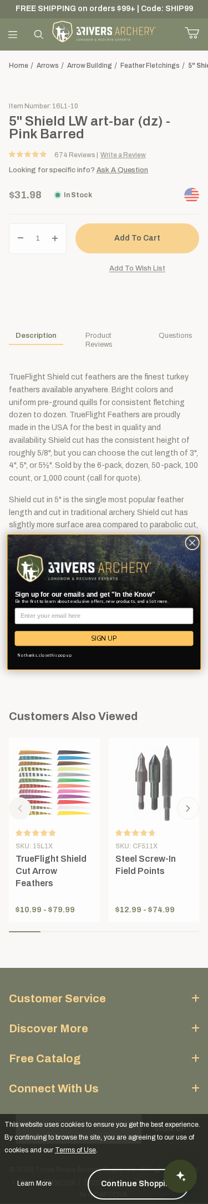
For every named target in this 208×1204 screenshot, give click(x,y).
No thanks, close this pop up (45, 655)
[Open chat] (180, 1176)
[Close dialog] (192, 542)
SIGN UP (104, 638)
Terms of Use (75, 1150)
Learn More (34, 1183)
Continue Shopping (138, 1184)
